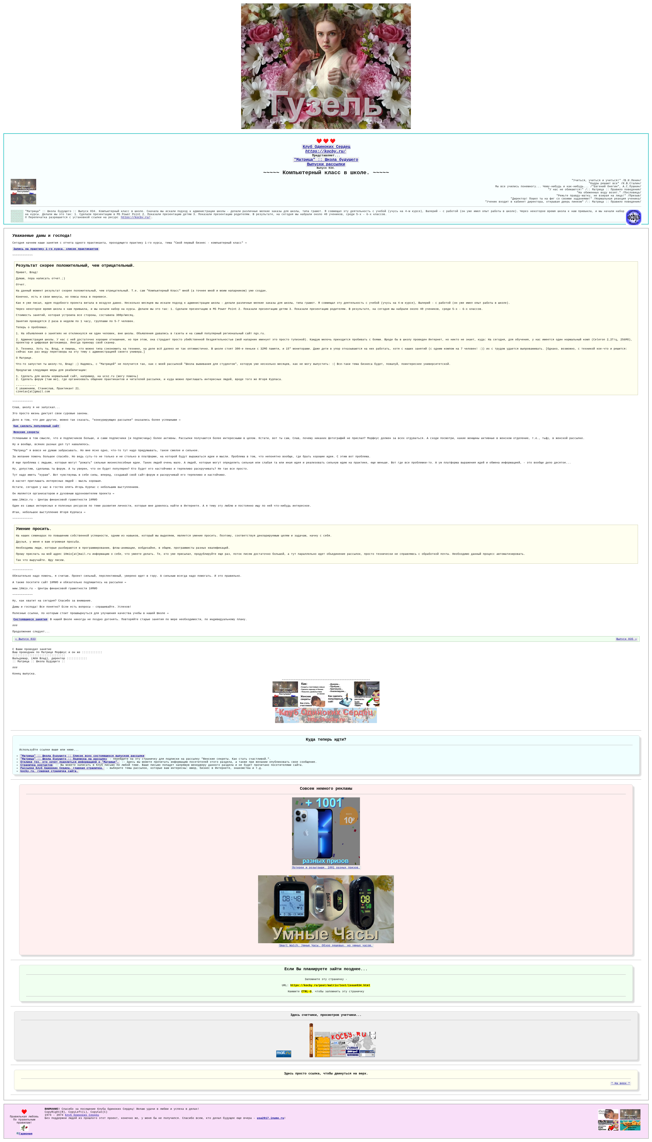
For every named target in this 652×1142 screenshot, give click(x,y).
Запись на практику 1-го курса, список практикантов (55, 249)
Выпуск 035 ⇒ (626, 639)
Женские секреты (26, 432)
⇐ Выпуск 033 (25, 639)
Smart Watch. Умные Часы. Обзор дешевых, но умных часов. (326, 945)
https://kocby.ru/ (135, 217)
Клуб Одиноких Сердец (82, 1115)
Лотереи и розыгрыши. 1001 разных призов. (326, 867)
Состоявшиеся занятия (30, 619)
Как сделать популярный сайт (36, 426)
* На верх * (620, 1083)
